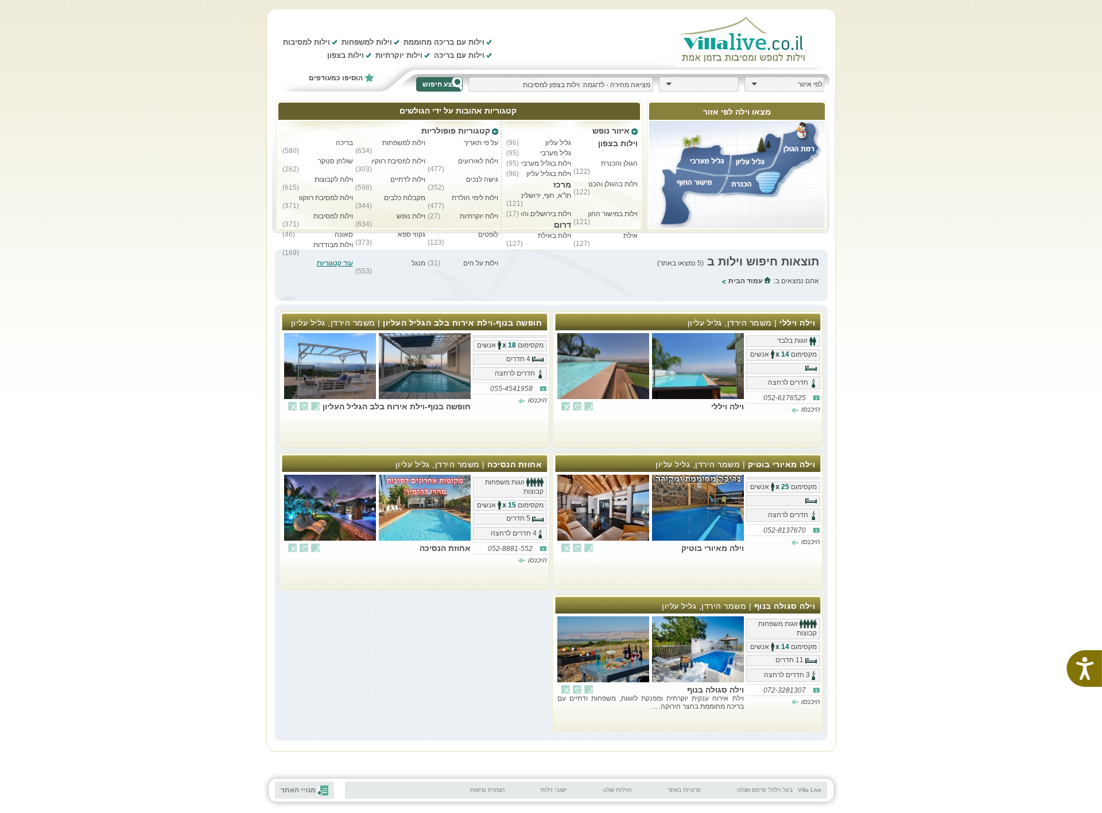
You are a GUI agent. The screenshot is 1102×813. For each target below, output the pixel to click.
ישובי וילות (554, 790)
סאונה (344, 234)
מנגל (418, 263)
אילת (630, 236)
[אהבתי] (577, 406)
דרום (562, 224)
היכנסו (810, 409)
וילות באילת (554, 236)
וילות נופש (411, 216)
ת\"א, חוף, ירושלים (546, 195)
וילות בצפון (345, 55)
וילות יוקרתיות (398, 55)
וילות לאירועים (478, 161)
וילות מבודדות (333, 245)
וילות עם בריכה (459, 55)
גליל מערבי (555, 153)
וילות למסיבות (306, 42)
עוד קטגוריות (335, 263)
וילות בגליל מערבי (546, 163)
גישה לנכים (482, 179)
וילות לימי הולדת (475, 198)
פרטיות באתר (684, 790)
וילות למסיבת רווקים (399, 161)
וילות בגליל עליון (548, 174)
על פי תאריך (481, 143)
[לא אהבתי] (565, 406)
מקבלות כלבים (404, 198)
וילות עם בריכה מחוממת (443, 42)
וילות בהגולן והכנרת (613, 184)
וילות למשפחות (367, 42)
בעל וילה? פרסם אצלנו (765, 790)
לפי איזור (810, 84)
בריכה (344, 143)
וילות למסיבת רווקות (326, 198)
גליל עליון (558, 143)
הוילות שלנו (617, 790)
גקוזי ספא (411, 234)
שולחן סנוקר (335, 161)
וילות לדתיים (407, 179)
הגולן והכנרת (619, 163)
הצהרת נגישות (487, 790)
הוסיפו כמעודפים (336, 78)
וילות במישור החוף (613, 214)
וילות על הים (480, 263)
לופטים (488, 234)
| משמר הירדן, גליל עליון (752, 322)
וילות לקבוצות (334, 179)
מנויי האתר (298, 790)
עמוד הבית (746, 281)
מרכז (562, 184)
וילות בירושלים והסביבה (546, 214)
